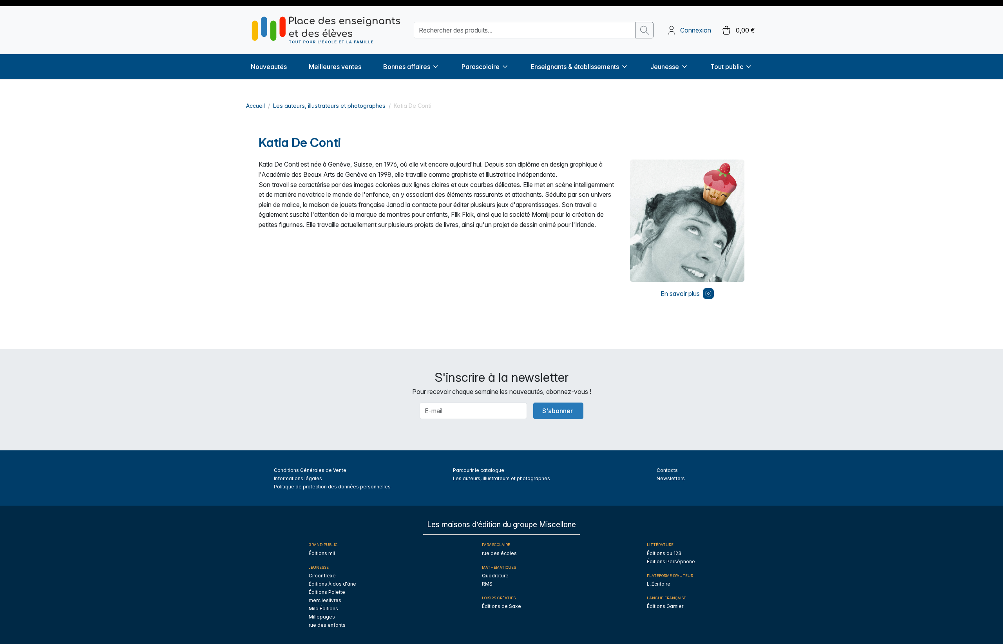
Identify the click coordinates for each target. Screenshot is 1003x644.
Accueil (255, 105)
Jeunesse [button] (664, 67)
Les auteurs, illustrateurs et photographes (329, 105)
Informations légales (298, 478)
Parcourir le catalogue (478, 470)
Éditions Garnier (665, 606)
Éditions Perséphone (671, 561)
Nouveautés (269, 67)
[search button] (644, 30)
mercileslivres (325, 600)
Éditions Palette (327, 592)
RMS (487, 584)
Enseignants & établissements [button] (575, 67)
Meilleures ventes (335, 67)
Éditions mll (322, 553)
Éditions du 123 (664, 553)
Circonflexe (322, 576)
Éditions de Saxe (501, 606)
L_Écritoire (658, 584)
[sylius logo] (326, 30)
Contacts (667, 470)
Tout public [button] (726, 67)
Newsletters (671, 478)
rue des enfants (327, 625)
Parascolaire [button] (481, 67)
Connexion (695, 30)
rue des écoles (499, 553)
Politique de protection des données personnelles (332, 487)
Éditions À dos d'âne (332, 584)
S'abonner (557, 411)
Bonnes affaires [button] (406, 67)
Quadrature (495, 576)
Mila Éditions (323, 608)
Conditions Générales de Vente (310, 470)
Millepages (322, 617)
